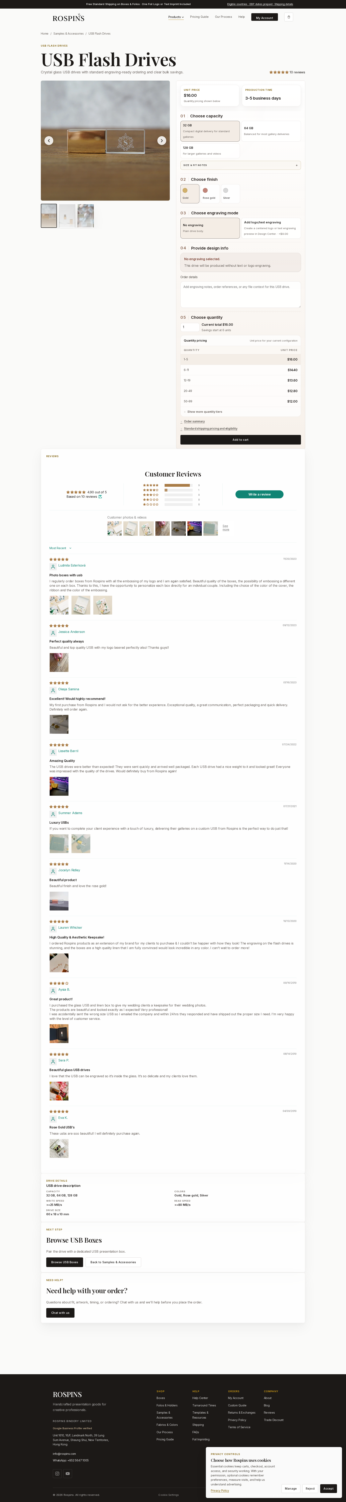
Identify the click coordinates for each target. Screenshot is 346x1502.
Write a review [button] (259, 494)
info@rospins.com (64, 1453)
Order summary (194, 421)
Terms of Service (239, 1427)
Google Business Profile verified (72, 1428)
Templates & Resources (200, 1415)
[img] (58, 559)
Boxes (161, 1398)
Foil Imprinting (201, 1439)
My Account (264, 18)
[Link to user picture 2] (81, 605)
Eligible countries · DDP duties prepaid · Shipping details (260, 4)
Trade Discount (274, 1420)
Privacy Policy (237, 1420)
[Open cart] (288, 17)
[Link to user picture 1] (59, 605)
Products (174, 17)
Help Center (200, 1398)
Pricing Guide (199, 16)
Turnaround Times (204, 1405)
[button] (280, 72)
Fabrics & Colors (167, 1424)
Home (44, 33)
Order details (189, 277)
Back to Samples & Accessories (113, 1262)
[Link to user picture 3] (102, 605)
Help (241, 16)
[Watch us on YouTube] (67, 1473)
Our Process (223, 16)
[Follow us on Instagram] (57, 1473)
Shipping (198, 1424)
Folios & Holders (167, 1405)
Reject (310, 1488)
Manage (291, 1488)
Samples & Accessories (68, 33)
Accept (329, 1488)
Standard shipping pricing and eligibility (210, 428)
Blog (267, 1405)
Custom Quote (237, 1405)
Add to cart (240, 439)
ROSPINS (67, 1394)
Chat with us (60, 1312)
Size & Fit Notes (195, 165)
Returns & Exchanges (241, 1412)
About (268, 1398)
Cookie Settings (168, 1494)
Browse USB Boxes (64, 1262)
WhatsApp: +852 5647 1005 (71, 1460)
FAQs (195, 1432)
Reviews (269, 1412)
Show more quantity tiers (204, 411)
